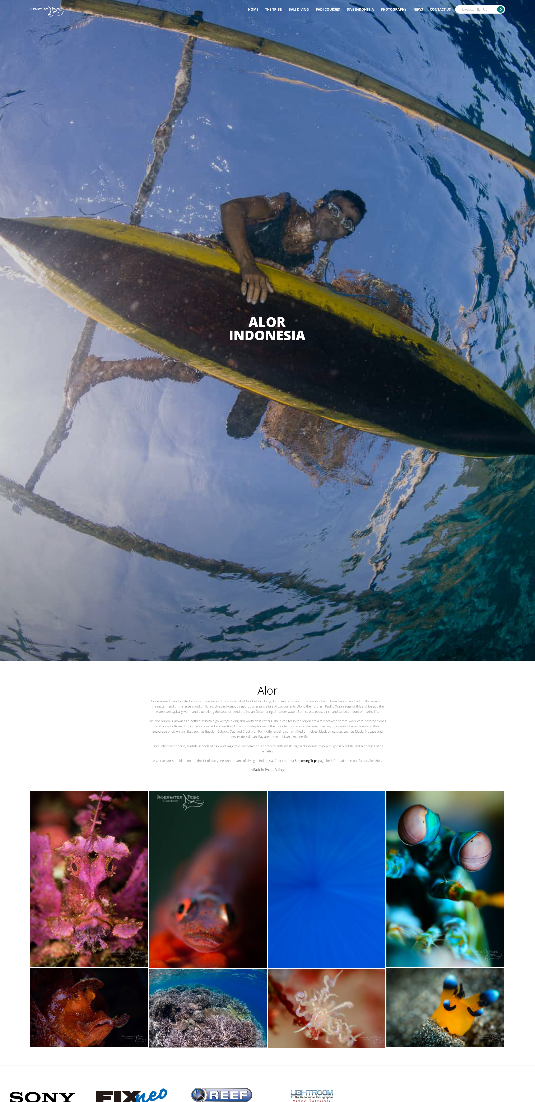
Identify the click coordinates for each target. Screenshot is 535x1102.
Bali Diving (299, 9)
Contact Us (440, 9)
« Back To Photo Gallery (267, 769)
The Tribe (273, 9)
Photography (393, 9)
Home (253, 9)
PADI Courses (328, 9)
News (418, 9)
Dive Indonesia (360, 9)
